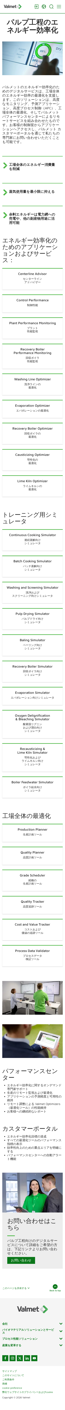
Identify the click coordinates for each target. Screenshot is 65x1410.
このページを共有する (14, 1288)
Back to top (55, 1290)
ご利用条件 (8, 1379)
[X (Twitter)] (20, 1358)
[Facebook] (5, 1358)
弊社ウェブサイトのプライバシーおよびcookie (27, 1392)
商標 (4, 1383)
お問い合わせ (21, 1260)
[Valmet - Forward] (17, 6)
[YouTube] (34, 1358)
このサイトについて (13, 1375)
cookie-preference (12, 1387)
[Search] (51, 6)
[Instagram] (13, 1358)
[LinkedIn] (27, 1358)
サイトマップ (9, 1371)
